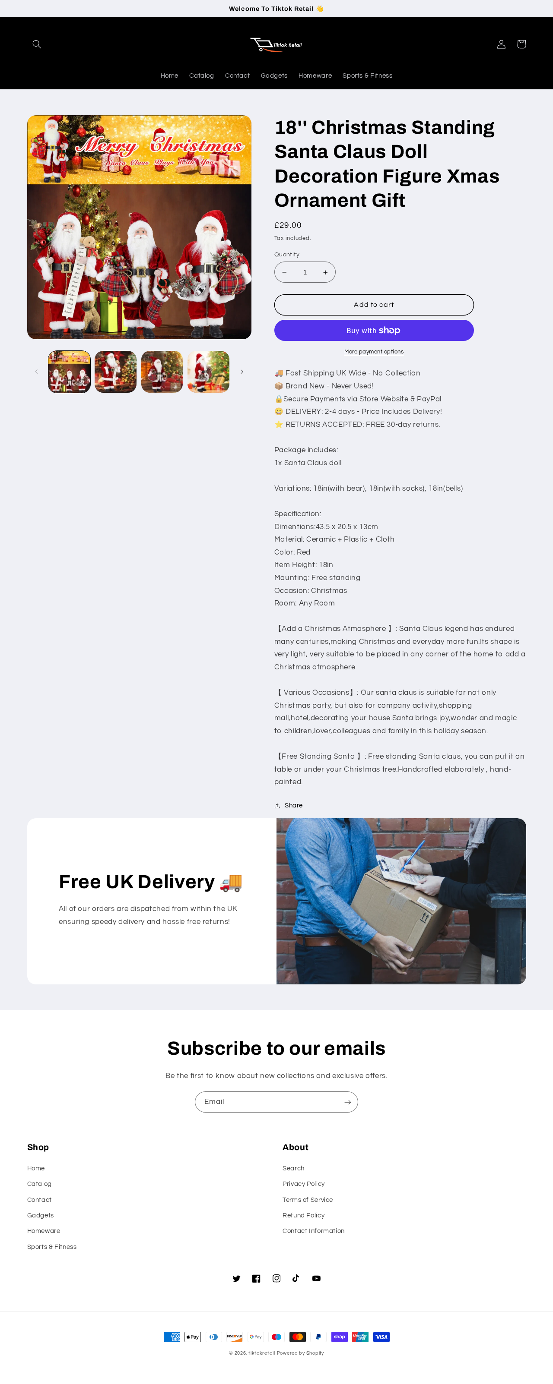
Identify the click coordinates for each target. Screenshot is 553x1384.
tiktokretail (261, 1353)
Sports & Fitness (52, 1247)
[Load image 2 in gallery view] (116, 372)
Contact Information (314, 1231)
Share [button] (294, 805)
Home (36, 1168)
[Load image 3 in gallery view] (162, 372)
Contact (39, 1200)
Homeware (43, 1231)
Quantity (286, 255)
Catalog (39, 1184)
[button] (37, 44)
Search (294, 1168)
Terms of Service (308, 1200)
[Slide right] (241, 371)
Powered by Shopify (300, 1353)
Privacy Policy (304, 1184)
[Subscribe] (348, 1102)
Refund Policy (303, 1215)
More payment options (374, 352)
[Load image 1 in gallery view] (69, 372)
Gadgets (40, 1215)
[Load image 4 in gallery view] (208, 372)
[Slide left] (36, 371)
